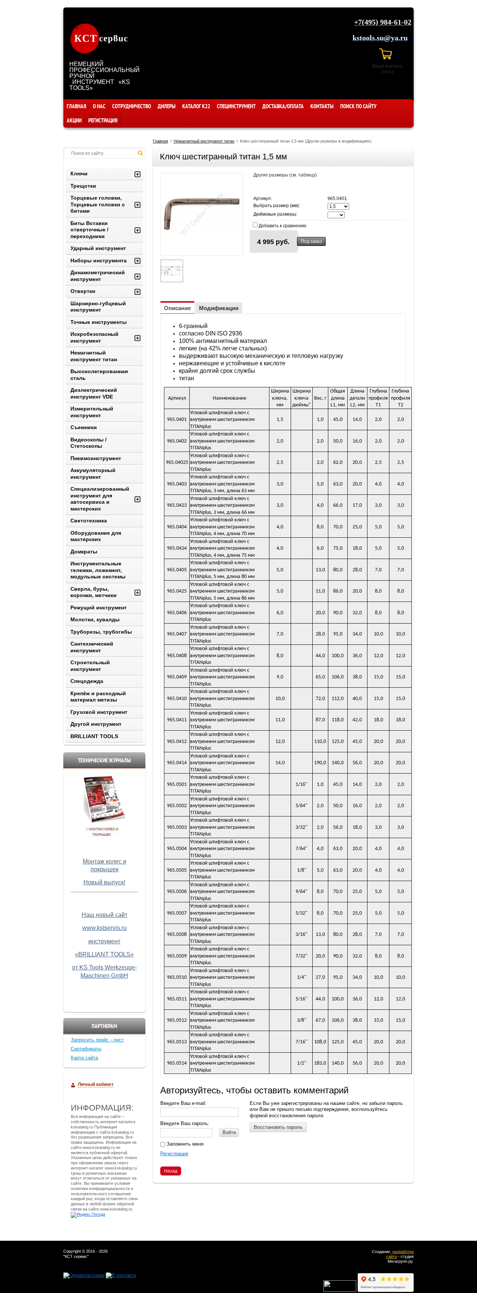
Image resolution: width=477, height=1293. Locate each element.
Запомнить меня (184, 1144)
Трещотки (83, 186)
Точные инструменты (98, 322)
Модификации (218, 308)
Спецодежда (86, 681)
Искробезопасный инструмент (94, 337)
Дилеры (167, 106)
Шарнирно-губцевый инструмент (98, 306)
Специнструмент (236, 106)
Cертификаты (86, 1049)
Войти (229, 1132)
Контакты (322, 106)
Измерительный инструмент (91, 412)
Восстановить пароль (278, 1127)
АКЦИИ (74, 120)
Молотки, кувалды (95, 619)
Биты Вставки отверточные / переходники (89, 229)
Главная (76, 106)
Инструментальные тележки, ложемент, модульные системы (98, 570)
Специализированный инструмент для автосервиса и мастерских (99, 499)
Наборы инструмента (98, 260)
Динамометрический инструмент (97, 275)
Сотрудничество (131, 106)
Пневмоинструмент (95, 458)
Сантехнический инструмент (91, 647)
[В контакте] (121, 1275)
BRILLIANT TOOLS (94, 736)
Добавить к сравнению (282, 225)
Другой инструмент (95, 724)
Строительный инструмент (90, 665)
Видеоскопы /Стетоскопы (88, 443)
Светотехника (88, 521)
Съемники (83, 427)
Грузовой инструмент (98, 712)
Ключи (79, 174)
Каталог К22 (196, 106)
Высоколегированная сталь (99, 374)
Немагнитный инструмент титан (204, 141)
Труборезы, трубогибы (101, 632)
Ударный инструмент (98, 248)
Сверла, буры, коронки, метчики (93, 592)
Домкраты (83, 552)
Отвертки (82, 291)
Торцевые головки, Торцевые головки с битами (97, 204)
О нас (99, 106)
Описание (177, 308)
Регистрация (102, 120)
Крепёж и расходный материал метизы (98, 696)
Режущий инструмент (98, 607)
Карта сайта (84, 1058)
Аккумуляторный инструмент (93, 473)
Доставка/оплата (283, 106)
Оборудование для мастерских (95, 536)
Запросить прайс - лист (97, 1040)
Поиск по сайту (358, 106)
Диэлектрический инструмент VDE (93, 393)
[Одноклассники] (83, 1275)
